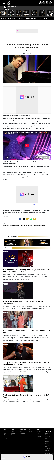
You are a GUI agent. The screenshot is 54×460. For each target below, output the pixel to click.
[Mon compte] (50, 2)
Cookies (2, 458)
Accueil (3, 18)
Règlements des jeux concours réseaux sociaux (48, 436)
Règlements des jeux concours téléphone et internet (48, 452)
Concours (30, 431)
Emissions (5, 435)
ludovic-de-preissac (29, 225)
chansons (16, 225)
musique (11, 225)
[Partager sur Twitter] (23, 219)
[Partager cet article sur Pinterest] (27, 219)
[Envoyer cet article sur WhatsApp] (30, 219)
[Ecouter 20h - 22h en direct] (27, 242)
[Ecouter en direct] (43, 2)
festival (7, 225)
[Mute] (26, 8)
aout (20, 225)
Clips (12, 431)
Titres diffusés (31, 18)
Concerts (13, 433)
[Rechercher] (47, 2)
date (23, 225)
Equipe (4, 433)
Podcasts (46, 18)
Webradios (11, 18)
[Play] (2, 12)
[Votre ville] (40, 2)
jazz (4, 225)
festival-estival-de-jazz (40, 225)
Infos (39, 18)
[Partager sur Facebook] (19, 219)
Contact (5, 431)
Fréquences (20, 18)
